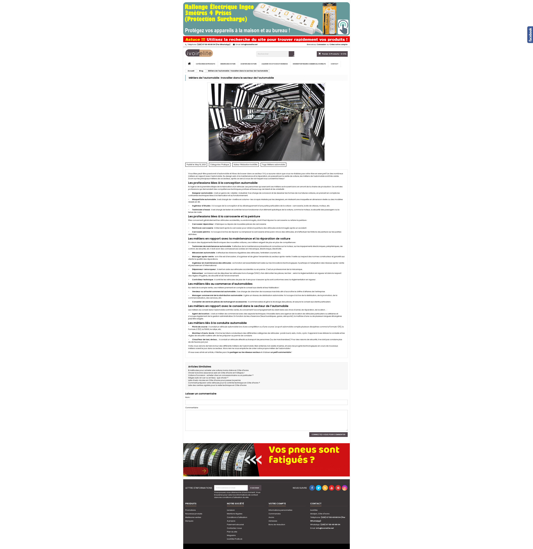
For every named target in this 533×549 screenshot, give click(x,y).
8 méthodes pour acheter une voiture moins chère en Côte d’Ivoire (218, 370)
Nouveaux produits (193, 513)
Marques (189, 521)
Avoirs (271, 517)
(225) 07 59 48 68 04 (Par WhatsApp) (213, 44)
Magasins (231, 535)
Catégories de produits (205, 64)
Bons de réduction (277, 524)
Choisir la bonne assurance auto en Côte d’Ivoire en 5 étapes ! (216, 372)
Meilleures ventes (193, 517)
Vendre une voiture (227, 64)
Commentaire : (192, 407)
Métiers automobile (276, 164)
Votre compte (277, 503)
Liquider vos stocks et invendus (275, 64)
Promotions (190, 510)
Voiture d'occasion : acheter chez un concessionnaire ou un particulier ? (220, 375)
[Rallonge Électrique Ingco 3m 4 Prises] (266, 17)
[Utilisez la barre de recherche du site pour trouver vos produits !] (266, 38)
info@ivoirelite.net (249, 44)
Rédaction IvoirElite (248, 164)
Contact (334, 64)
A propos (231, 521)
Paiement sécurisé (235, 524)
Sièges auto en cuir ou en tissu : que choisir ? (208, 377)
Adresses (273, 521)
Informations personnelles (280, 510)
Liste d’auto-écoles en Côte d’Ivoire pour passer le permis (214, 380)
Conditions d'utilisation (237, 517)
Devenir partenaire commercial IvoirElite (309, 64)
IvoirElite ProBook (234, 539)
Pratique (225, 164)
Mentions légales (234, 513)
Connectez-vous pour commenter (328, 434)
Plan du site (232, 531)
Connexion (321, 44)
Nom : (187, 397)
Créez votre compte (338, 44)
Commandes (275, 513)
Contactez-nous (234, 528)
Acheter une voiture (249, 64)
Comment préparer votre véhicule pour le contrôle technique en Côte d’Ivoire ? (224, 382)
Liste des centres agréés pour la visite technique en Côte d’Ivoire (217, 385)
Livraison (231, 510)
